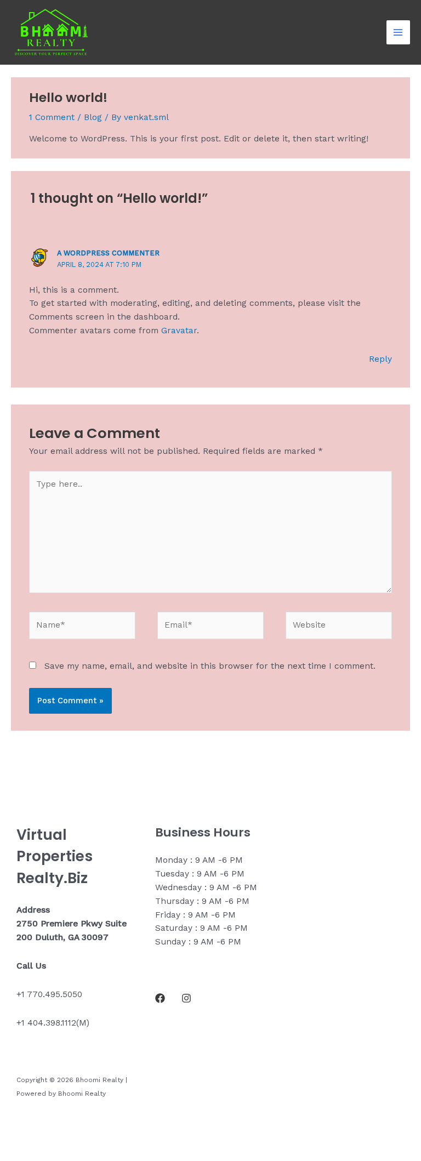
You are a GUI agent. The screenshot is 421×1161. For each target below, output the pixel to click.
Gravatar (179, 330)
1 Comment (52, 117)
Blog (93, 117)
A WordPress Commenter (108, 253)
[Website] (339, 628)
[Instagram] (186, 998)
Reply (380, 359)
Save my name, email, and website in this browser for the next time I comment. (210, 666)
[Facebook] (160, 998)
